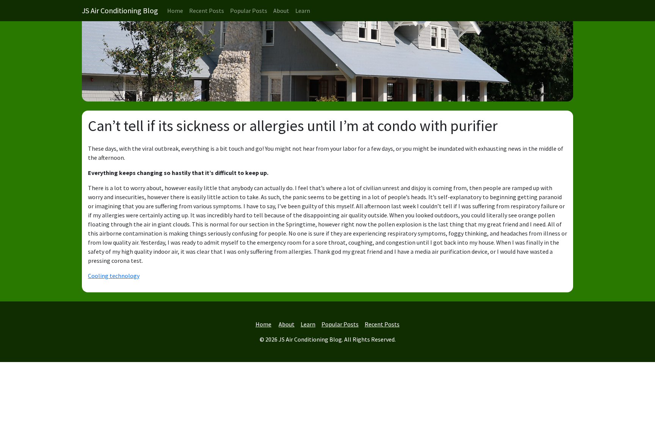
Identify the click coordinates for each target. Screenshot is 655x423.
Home (175, 10)
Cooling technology (113, 275)
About (281, 10)
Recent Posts (206, 10)
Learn (302, 10)
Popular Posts (248, 10)
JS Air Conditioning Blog (120, 10)
